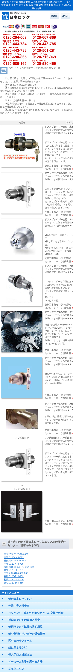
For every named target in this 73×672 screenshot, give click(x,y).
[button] (36, 543)
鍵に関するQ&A (17, 647)
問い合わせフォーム (20, 640)
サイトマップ (16, 668)
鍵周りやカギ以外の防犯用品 (25, 626)
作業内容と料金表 (18, 605)
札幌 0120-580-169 (14, 579)
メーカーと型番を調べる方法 (25, 661)
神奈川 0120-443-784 (15, 560)
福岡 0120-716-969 (14, 576)
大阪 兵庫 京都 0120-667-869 (19, 567)
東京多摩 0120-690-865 (16, 573)
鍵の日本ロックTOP (20, 598)
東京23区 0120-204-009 (16, 554)
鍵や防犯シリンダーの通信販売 (26, 633)
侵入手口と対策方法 (20, 654)
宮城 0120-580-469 (14, 582)
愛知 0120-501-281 (14, 570)
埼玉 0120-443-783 (14, 557)
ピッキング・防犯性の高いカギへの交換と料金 (35, 612)
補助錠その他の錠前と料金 (24, 619)
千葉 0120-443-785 (14, 564)
